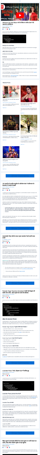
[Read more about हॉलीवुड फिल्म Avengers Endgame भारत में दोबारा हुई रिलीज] (11, 152)
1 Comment (22, 106)
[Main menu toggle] (20, 1)
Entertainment (11, 102)
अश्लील (20, 332)
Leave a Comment (5, 102)
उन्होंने (30, 405)
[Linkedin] (9, 29)
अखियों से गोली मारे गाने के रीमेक (9, 39)
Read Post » (5, 107)
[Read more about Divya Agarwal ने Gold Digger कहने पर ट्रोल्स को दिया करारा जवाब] (29, 93)
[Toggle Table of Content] (24, 37)
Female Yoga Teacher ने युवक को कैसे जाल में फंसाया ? (11, 309)
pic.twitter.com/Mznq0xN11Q (27, 268)
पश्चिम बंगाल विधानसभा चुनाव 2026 (13, 388)
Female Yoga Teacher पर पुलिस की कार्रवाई (13, 313)
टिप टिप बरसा (8, 40)
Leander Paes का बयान (8, 386)
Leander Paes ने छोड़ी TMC (11, 387)
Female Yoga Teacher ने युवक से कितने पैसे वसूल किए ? (13, 311)
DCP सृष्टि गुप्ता (4, 356)
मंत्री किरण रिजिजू (33, 397)
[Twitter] (5, 29)
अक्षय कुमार (35, 72)
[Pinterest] (7, 29)
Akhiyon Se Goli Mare (7, 38)
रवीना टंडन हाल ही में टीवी (14, 75)
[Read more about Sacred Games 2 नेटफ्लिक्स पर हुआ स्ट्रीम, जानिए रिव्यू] (11, 122)
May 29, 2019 (22, 271)
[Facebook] (2, 29)
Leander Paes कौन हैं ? (13, 389)
